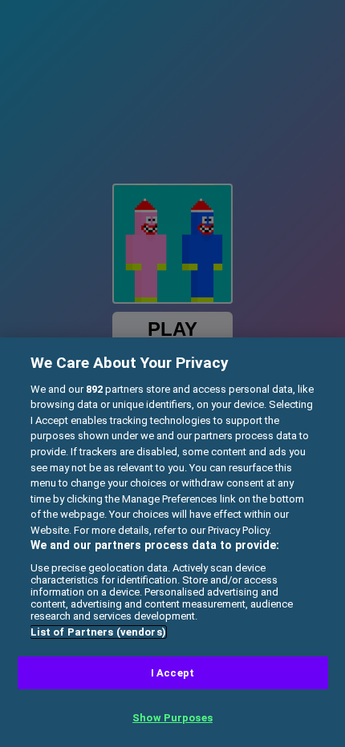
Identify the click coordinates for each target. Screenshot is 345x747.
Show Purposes (172, 718)
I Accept (172, 673)
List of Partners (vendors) (98, 632)
